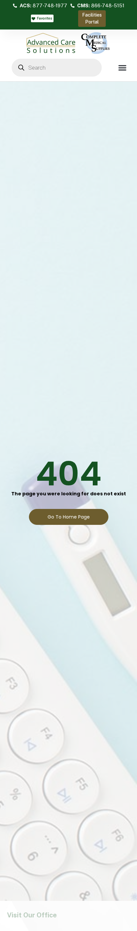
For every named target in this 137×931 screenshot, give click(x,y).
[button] (122, 67)
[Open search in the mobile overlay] (56, 67)
